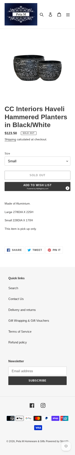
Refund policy (17, 342)
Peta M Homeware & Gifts (30, 441)
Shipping (10, 139)
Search (13, 288)
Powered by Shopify (57, 441)
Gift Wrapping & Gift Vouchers (28, 320)
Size (7, 153)
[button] (37, 186)
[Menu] (68, 14)
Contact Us (16, 299)
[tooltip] (67, 188)
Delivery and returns (22, 310)
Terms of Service (19, 331)
